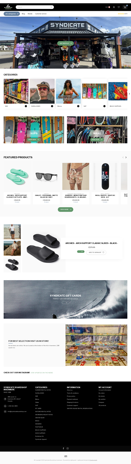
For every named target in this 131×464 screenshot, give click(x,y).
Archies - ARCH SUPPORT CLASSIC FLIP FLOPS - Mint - (17, 196)
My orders (102, 393)
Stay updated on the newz (42, 373)
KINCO (37, 421)
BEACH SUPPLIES (40, 430)
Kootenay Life (39, 436)
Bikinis (37, 399)
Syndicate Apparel (41, 439)
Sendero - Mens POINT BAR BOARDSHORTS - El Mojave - (76, 196)
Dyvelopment (93, 460)
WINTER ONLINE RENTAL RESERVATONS (79, 408)
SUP (36, 405)
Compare (101, 402)
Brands (30, 14)
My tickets (102, 396)
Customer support (72, 405)
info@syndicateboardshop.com (17, 411)
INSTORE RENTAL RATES (43, 412)
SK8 (36, 396)
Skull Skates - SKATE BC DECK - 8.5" (105, 196)
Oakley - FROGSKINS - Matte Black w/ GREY (46, 196)
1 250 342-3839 (12, 406)
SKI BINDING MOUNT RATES (44, 415)
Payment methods (72, 399)
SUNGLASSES (39, 393)
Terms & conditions (73, 393)
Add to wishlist (95, 252)
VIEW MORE (64, 209)
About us (70, 390)
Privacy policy (71, 396)
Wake (37, 402)
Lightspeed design (82, 460)
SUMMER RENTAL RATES (43, 390)
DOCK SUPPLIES (40, 433)
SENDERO (38, 424)
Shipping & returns (72, 402)
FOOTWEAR (39, 427)
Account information (105, 390)
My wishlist (102, 399)
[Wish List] (119, 7)
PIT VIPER (38, 408)
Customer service (41, 14)
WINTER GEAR (39, 418)
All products (102, 405)
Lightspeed (73, 460)
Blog (23, 14)
